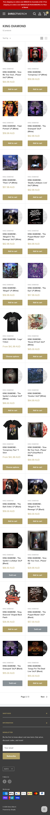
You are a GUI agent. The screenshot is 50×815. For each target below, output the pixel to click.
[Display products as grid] (42, 38)
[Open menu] (4, 14)
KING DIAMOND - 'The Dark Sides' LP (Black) (12, 505)
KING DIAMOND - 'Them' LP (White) (10, 181)
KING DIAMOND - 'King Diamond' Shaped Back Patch (12, 614)
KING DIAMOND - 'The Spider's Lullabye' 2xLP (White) (12, 396)
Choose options (12, 356)
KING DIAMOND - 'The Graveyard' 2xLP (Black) (12, 667)
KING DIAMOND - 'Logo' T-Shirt (12, 340)
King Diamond (8, 69)
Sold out (12, 575)
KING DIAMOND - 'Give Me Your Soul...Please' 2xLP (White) (12, 74)
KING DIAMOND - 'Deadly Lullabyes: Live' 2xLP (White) (37, 182)
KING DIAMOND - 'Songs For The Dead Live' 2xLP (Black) (36, 668)
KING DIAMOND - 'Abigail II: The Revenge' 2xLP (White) (12, 236)
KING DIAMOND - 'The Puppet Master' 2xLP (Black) (37, 614)
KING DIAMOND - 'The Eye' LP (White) (37, 289)
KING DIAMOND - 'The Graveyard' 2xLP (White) (37, 128)
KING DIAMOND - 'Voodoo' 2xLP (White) (37, 394)
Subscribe (11, 756)
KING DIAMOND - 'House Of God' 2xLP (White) (36, 342)
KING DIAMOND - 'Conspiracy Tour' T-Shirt (11, 450)
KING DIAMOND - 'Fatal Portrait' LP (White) (12, 127)
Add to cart (12, 89)
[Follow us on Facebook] (4, 781)
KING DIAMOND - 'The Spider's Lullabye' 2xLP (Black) (12, 560)
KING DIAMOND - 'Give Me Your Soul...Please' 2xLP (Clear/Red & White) (37, 451)
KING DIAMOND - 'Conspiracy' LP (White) (37, 73)
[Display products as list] (46, 38)
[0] (45, 13)
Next (42, 697)
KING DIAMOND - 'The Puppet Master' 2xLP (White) (37, 236)
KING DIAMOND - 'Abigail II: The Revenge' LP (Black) (36, 506)
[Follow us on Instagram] (9, 781)
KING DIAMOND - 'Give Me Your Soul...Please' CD (37, 560)
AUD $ (6, 769)
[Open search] (34, 13)
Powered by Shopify (9, 809)
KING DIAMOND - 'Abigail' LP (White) (10, 289)
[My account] (39, 13)
